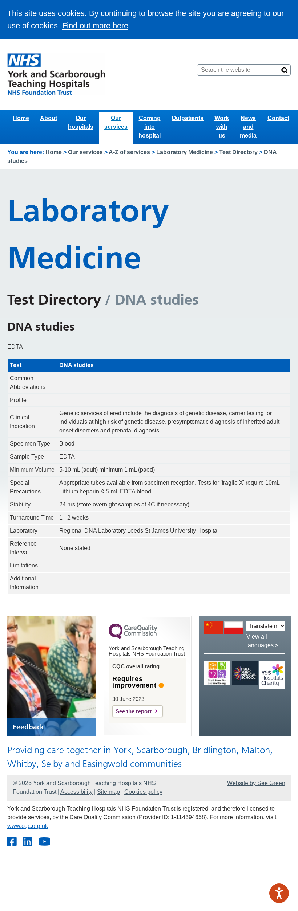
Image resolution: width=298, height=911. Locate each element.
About (48, 118)
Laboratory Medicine (184, 152)
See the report (134, 711)
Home (21, 118)
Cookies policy (143, 792)
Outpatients (188, 118)
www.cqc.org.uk (27, 826)
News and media (248, 127)
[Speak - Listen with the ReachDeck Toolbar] (279, 893)
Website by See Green (256, 783)
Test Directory (238, 152)
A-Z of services (129, 152)
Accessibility (76, 792)
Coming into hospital (149, 127)
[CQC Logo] (133, 637)
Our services (116, 122)
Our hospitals (80, 122)
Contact (278, 118)
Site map (108, 792)
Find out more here (95, 25)
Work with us (221, 127)
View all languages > (262, 640)
